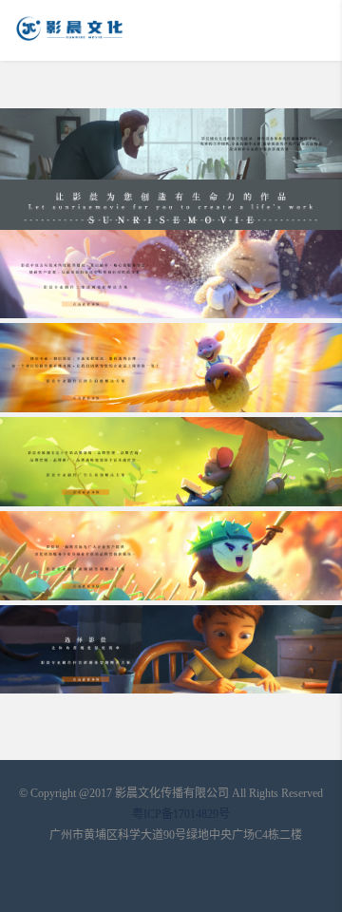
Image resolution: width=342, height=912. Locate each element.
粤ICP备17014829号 (181, 814)
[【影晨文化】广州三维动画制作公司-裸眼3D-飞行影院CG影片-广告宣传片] (119, 30)
